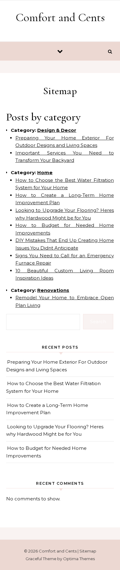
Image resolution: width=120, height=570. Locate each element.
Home (45, 172)
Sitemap (87, 551)
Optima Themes (79, 558)
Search (98, 321)
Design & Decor (56, 130)
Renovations (53, 290)
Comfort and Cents (60, 17)
